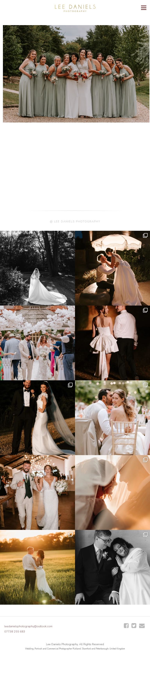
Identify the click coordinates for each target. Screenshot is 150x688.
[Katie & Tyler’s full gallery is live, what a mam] (37, 567)
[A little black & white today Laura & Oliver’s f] (37, 268)
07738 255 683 (14, 631)
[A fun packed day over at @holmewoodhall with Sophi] (37, 343)
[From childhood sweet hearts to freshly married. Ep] (112, 343)
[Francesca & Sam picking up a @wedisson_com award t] (37, 492)
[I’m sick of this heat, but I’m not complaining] (37, 417)
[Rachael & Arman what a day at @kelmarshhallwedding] (112, 417)
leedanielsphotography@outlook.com (28, 626)
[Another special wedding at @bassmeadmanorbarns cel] (112, 268)
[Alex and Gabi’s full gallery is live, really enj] (112, 567)
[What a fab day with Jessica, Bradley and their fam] (112, 492)
